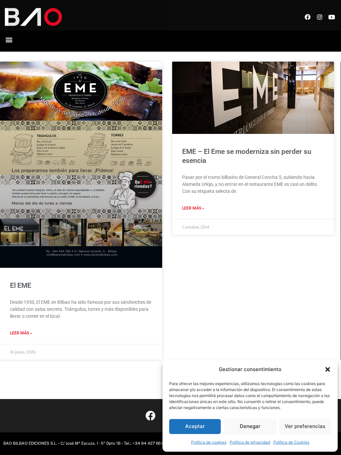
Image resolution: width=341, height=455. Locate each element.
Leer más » (21, 333)
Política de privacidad (250, 442)
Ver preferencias (305, 426)
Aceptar (195, 426)
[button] (327, 369)
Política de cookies (208, 442)
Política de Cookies (291, 442)
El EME (20, 285)
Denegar (250, 426)
